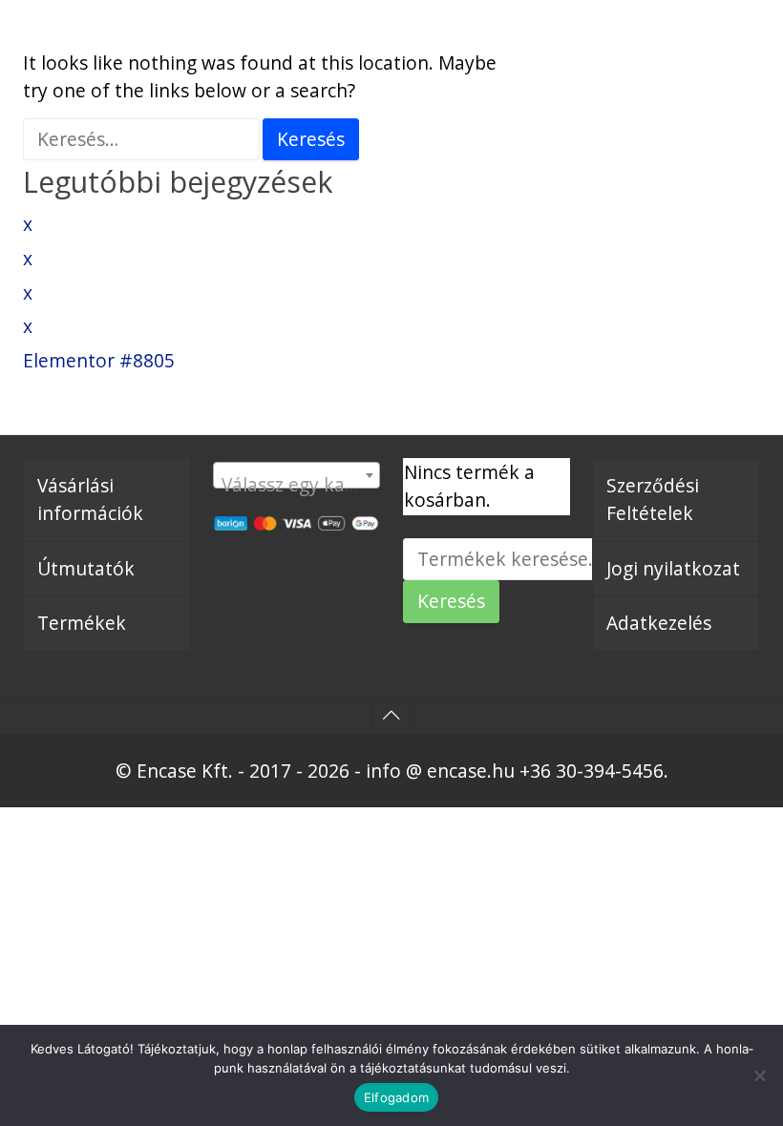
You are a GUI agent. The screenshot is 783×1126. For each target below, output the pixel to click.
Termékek (81, 623)
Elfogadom (396, 1097)
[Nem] (759, 1075)
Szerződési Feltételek (652, 499)
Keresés (451, 601)
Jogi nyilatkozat (673, 568)
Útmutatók (86, 568)
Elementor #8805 (99, 360)
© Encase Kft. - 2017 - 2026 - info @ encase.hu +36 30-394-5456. (392, 770)
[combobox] (297, 475)
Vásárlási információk (90, 499)
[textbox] (297, 485)
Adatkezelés (658, 623)
